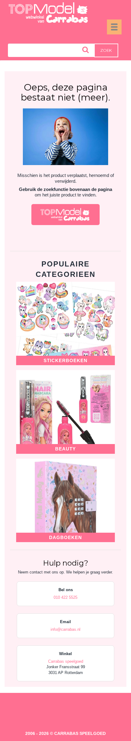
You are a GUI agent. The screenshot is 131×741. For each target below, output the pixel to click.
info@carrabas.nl (65, 629)
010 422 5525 (65, 597)
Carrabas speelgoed (65, 661)
